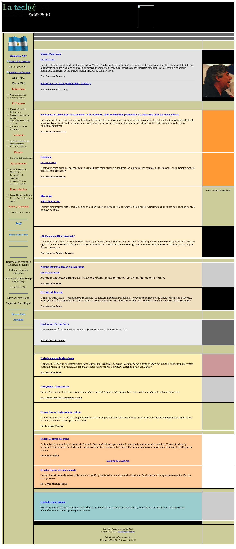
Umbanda (46, 157)
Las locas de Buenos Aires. (55, 324)
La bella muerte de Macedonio (57, 358)
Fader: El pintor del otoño (55, 438)
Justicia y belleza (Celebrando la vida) (66, 84)
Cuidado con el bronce (53, 502)
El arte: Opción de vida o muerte (58, 470)
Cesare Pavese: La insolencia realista (60, 412)
